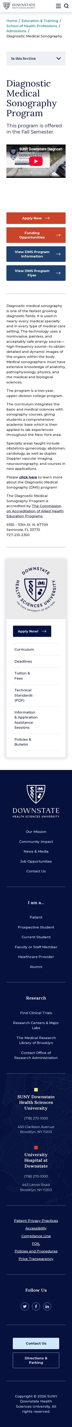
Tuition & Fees (22, 675)
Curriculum (24, 649)
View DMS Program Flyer (32, 273)
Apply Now (32, 218)
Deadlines (23, 661)
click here (28, 477)
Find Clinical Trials (36, 1013)
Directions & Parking (36, 1360)
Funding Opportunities (32, 235)
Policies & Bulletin (22, 742)
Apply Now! (28, 631)
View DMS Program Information (32, 254)
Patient (36, 917)
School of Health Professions (31, 26)
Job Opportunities (36, 861)
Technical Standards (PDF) (23, 695)
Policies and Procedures (36, 1251)
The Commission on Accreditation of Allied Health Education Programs (35, 511)
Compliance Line (36, 1236)
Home (11, 21)
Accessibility (36, 1228)
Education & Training (40, 21)
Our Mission (36, 832)
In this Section (23, 58)
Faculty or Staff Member (36, 947)
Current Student (36, 937)
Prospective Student (36, 927)
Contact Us (36, 871)
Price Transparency (36, 1259)
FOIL (36, 1244)
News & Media (36, 851)
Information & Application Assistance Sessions (26, 720)
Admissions (16, 31)
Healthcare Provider (36, 957)
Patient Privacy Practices (36, 1221)
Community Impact (36, 842)
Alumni (36, 967)
